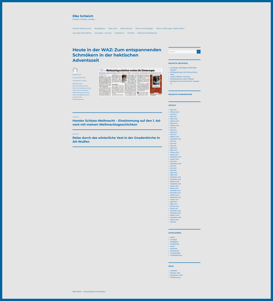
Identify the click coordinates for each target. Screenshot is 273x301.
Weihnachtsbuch (82, 90)
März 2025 (173, 119)
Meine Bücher (126, 28)
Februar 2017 (174, 206)
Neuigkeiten (99, 28)
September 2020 (175, 157)
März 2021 (173, 150)
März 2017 (173, 204)
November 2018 (175, 179)
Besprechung (77, 83)
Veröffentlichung (176, 255)
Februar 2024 (174, 125)
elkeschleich (77, 74)
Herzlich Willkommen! (82, 28)
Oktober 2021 (174, 137)
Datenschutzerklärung (147, 33)
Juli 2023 (173, 128)
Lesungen (173, 240)
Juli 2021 (173, 141)
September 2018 (175, 184)
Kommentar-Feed (176, 275)
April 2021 (173, 148)
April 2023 (173, 132)
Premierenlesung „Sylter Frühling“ (182, 79)
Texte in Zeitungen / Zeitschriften (170, 28)
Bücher (172, 237)
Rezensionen (174, 251)
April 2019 (173, 173)
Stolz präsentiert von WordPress (94, 292)
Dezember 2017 (175, 190)
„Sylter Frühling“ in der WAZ (180, 77)
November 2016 (175, 213)
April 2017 (173, 202)
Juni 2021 (173, 143)
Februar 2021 (174, 152)
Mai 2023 (173, 130)
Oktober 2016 (174, 215)
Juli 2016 (173, 222)
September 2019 (175, 164)
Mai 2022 (173, 134)
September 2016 (175, 217)
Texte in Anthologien (144, 28)
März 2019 (173, 175)
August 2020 (174, 159)
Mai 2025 (173, 116)
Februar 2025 (174, 121)
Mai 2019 (173, 170)
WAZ (74, 90)
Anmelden (173, 271)
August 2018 (174, 186)
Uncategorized (175, 253)
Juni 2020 (173, 161)
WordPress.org (175, 277)
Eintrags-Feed (175, 273)
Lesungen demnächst (82, 33)
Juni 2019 (173, 168)
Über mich (112, 28)
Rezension (173, 248)
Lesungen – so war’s (103, 33)
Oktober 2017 (174, 195)
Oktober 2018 (174, 182)
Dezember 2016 (175, 211)
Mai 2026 (173, 110)
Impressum (119, 33)
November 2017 (175, 193)
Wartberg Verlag (85, 88)
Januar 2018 (174, 188)
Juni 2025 (173, 114)
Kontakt (130, 33)
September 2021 (175, 139)
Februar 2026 (174, 112)
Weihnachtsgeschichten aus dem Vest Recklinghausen (81, 97)
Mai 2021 (173, 146)
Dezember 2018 (175, 177)
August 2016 (174, 220)
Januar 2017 (174, 208)
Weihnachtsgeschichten (81, 92)
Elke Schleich (83, 16)
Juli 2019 (173, 166)
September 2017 (175, 197)
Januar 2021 (174, 155)
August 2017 (174, 199)
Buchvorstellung (78, 86)
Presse (84, 80)
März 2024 (173, 123)
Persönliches (174, 244)
